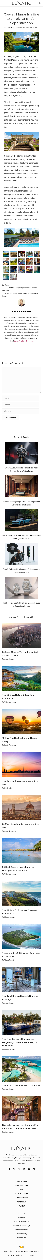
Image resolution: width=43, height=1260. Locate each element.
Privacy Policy (21, 1234)
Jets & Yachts (21, 1186)
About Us (21, 1213)
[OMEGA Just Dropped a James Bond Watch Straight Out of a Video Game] (21, 453)
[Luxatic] (21, 3)
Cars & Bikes (21, 1182)
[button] (40, 3)
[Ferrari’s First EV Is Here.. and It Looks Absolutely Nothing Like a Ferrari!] (21, 520)
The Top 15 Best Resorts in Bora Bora (21, 1085)
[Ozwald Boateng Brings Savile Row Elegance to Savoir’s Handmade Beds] (21, 486)
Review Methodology (21, 1226)
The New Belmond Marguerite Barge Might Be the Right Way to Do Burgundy (21, 1042)
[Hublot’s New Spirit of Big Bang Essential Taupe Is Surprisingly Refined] (21, 588)
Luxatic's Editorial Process (23, 341)
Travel (23, 10)
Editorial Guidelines (21, 1221)
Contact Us (21, 1238)
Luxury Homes (21, 1198)
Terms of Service (21, 1230)
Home (17, 10)
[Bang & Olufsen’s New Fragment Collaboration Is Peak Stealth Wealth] (21, 554)
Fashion (21, 1206)
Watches (21, 1202)
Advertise (21, 1217)
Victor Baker (11, 27)
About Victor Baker (21, 311)
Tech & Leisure (21, 1194)
